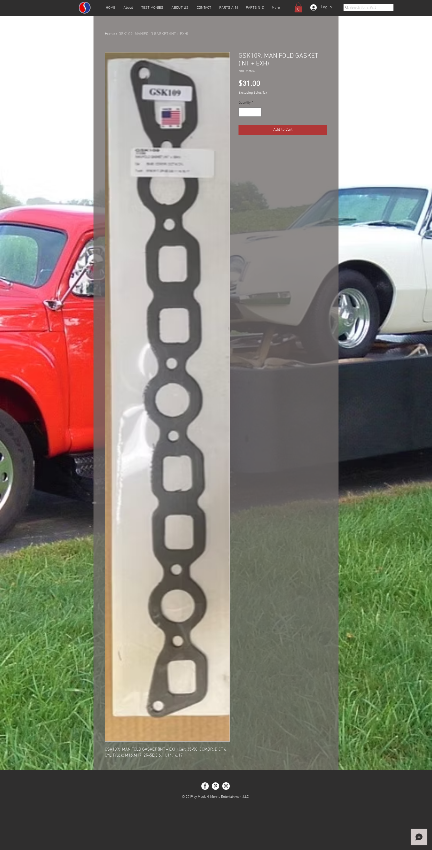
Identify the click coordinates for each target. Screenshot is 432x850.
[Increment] (257, 112)
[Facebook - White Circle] (205, 786)
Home (110, 33)
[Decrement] (242, 112)
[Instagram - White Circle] (226, 786)
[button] (298, 7)
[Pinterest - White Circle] (215, 786)
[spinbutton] (250, 112)
